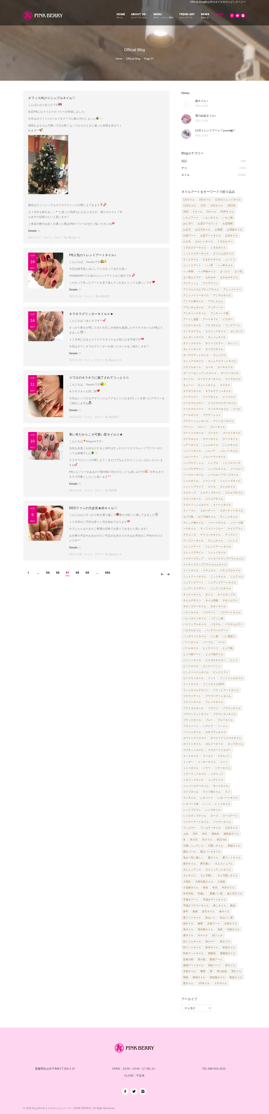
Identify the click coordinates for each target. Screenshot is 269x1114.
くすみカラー (225, 241)
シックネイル (230, 444)
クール (236, 409)
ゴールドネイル (231, 432)
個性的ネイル (231, 833)
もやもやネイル (229, 277)
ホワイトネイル (192, 743)
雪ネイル (236, 971)
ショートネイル (192, 450)
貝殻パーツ (214, 965)
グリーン (188, 426)
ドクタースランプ (193, 558)
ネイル (48, 237)
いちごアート (191, 217)
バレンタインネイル (194, 618)
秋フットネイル (192, 947)
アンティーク (215, 307)
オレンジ (233, 343)
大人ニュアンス (192, 869)
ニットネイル (218, 576)
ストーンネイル (222, 504)
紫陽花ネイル (227, 953)
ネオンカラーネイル (194, 606)
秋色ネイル (229, 947)
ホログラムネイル (215, 732)
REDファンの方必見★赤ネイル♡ (93, 508)
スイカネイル (227, 486)
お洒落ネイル (234, 229)
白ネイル (203, 935)
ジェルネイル (191, 480)
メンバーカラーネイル (196, 785)
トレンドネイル (217, 552)
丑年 (195, 833)
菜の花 (201, 959)
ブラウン (213, 708)
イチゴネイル (213, 325)
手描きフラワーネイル (196, 905)
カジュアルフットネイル (222, 361)
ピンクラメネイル (193, 678)
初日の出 (222, 839)
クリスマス (229, 396)
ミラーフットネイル (194, 773)
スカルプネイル (234, 492)
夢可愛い (205, 863)
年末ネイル (228, 887)
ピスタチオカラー (215, 660)
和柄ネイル (234, 845)
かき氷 (187, 241)
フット (212, 678)
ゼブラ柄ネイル (207, 516)
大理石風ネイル (204, 881)
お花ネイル (231, 235)
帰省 (205, 887)
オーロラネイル (214, 349)
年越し (201, 893)
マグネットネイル (193, 750)
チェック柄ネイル (193, 522)
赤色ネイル (189, 971)
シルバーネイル (229, 450)
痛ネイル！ (202, 100)
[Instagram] (243, 15)
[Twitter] (237, 15)
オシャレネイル (217, 337)
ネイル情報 (211, 600)
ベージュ (222, 726)
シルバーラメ (191, 456)
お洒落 (219, 229)
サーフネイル (230, 439)
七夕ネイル (231, 827)
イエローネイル (192, 325)
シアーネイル (191, 444)
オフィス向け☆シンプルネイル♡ (51, 98)
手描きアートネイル (214, 899)
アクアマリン (210, 283)
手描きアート (191, 899)
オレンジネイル (192, 349)
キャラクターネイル (209, 379)
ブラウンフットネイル (196, 714)
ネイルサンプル (226, 594)
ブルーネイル (225, 720)
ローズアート (230, 815)
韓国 (185, 977)
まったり (225, 271)
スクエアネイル (214, 498)
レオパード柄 (191, 803)
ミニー (224, 761)
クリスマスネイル (218, 409)
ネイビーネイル (192, 594)
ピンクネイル (191, 666)
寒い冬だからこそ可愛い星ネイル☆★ (96, 434)
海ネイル (188, 929)
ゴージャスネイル (193, 432)
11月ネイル (189, 205)
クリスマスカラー (193, 403)
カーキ (209, 367)
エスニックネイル (215, 331)
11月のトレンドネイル (228, 199)
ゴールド (213, 432)
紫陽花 (212, 953)
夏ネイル (213, 857)
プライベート (191, 726)
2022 (186, 211)
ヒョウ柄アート (192, 654)
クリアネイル (210, 396)
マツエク (208, 755)
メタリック (217, 773)
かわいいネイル (204, 241)
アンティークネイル (194, 313)
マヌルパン (223, 755)
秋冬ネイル (211, 947)
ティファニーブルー (211, 528)
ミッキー (188, 761)
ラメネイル (189, 797)
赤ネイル (230, 965)
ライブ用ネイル (212, 791)
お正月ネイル (203, 229)
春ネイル (224, 911)
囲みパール (189, 851)
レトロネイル (213, 809)
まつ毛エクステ (192, 277)
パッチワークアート (216, 630)
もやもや (210, 277)
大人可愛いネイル (227, 875)
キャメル (188, 379)
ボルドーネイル (214, 743)
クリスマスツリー (193, 409)
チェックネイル (229, 516)
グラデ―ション (212, 414)
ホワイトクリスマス (194, 737)
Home (119, 58)
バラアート (209, 612)
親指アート (216, 959)
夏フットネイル (231, 857)
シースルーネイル (193, 474)
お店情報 (228, 223)
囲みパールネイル (210, 851)
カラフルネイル (192, 367)
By (72, 237)
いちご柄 (228, 217)
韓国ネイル (199, 977)
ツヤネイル (189, 528)
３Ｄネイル (220, 983)
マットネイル (191, 755)
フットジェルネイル (231, 678)
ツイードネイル (217, 522)
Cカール (197, 211)
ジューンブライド (193, 486)
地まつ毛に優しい (193, 857)
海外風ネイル (205, 929)
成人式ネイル (234, 893)
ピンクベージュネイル (196, 672)
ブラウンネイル (231, 708)
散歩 (232, 905)
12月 (203, 205)
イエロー (228, 319)
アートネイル (210, 319)
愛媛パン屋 (216, 893)
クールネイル (191, 414)
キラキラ (225, 385)
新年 (185, 911)
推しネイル (219, 905)
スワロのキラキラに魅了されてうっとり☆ (99, 377)
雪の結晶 (222, 971)
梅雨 (200, 923)
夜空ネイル (189, 863)
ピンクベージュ (212, 666)
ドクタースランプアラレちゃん (226, 558)
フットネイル (191, 684)
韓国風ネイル (217, 977)
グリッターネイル (223, 421)
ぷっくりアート (192, 265)
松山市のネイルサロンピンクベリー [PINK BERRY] (61, 1108)
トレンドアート (192, 546)
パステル (216, 624)
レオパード (206, 797)
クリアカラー (191, 396)
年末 (214, 887)
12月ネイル (216, 205)
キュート (188, 385)
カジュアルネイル (193, 361)
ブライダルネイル (193, 708)
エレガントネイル (193, 337)
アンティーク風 (219, 313)
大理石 (187, 881)
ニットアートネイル (194, 576)
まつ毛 (238, 271)
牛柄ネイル (233, 929)
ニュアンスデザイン (194, 588)
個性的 (215, 833)
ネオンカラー (230, 600)
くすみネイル (218, 247)
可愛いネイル (215, 845)
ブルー (209, 720)
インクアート (232, 325)
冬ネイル (207, 839)
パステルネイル (192, 630)
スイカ (212, 486)
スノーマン (189, 510)
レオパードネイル (227, 797)
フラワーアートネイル (218, 696)
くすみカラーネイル (194, 247)
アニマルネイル (222, 295)
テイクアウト (235, 528)
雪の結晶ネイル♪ (205, 115)
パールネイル (191, 648)
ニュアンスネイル (221, 588)
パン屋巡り (229, 636)
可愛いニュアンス (193, 845)
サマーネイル (210, 439)
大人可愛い (206, 875)
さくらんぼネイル (223, 253)
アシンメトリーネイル (196, 295)
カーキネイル (225, 367)
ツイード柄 (236, 522)
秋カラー (210, 941)
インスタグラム (192, 331)
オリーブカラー (214, 343)
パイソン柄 (217, 618)
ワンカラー (189, 827)
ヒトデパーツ (210, 648)
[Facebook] (232, 15)
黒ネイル (188, 983)
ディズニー (231, 534)
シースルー (236, 468)
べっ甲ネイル (225, 265)
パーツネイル (191, 642)
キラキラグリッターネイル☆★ (91, 314)
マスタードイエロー (219, 750)
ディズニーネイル (193, 540)
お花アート (189, 235)
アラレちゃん (215, 301)
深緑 (220, 929)
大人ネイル (189, 875)
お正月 (187, 229)
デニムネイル (215, 540)
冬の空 (194, 839)
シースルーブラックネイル (223, 474)
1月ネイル (189, 199)
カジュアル (219, 355)
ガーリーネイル (230, 373)
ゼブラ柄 (188, 516)
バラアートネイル (230, 612)
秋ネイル (225, 941)
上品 (185, 833)
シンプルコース (231, 462)
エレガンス (236, 331)
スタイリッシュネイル (196, 504)
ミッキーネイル (207, 761)
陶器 (202, 971)
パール (221, 642)
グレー (201, 426)
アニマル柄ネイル (193, 301)
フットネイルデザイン (196, 690)
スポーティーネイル (231, 510)
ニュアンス (236, 576)
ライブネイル (191, 791)
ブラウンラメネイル (224, 714)
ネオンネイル (218, 606)
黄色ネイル (235, 977)
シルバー (210, 450)
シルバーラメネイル (214, 456)
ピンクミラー (220, 672)
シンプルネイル (217, 468)
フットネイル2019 (213, 684)
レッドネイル (222, 803)
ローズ (214, 815)
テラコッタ (189, 534)
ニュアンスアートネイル (222, 582)
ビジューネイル (192, 660)
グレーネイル (217, 426)
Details (32, 230)
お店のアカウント (208, 223)
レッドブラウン (192, 809)
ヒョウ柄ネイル (214, 654)
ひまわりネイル (212, 259)
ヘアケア (208, 726)
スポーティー (208, 510)
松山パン (210, 917)
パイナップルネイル (194, 624)
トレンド (233, 540)
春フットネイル (192, 917)
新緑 (195, 911)
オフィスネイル (192, 343)
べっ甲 (209, 265)
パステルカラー (234, 624)
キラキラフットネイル (218, 391)
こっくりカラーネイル (196, 253)
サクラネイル (191, 439)
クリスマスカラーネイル (222, 403)
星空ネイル (208, 911)
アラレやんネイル (193, 307)
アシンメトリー (232, 289)
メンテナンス (215, 779)
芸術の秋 (188, 959)
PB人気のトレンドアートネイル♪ (92, 255)
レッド (207, 803)
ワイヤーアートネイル (196, 821)
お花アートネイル (210, 235)
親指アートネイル (193, 965)
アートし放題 (191, 319)
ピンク (234, 660)
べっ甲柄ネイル (207, 271)
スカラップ (189, 492)
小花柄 (221, 881)
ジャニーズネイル (230, 480)
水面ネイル (230, 923)
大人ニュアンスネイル (218, 869)
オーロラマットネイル (196, 355)
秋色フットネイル (193, 953)
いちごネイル (210, 217)
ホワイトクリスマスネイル (226, 737)
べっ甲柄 (188, 271)
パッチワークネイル (194, 636)
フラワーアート (192, 696)
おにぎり (188, 223)
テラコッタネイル (210, 534)
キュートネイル (207, 385)
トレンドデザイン (193, 552)
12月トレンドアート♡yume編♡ (215, 130)
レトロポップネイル (194, 815)
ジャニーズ (209, 480)
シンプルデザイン (193, 468)
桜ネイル (188, 923)
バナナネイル (191, 612)
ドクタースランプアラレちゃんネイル (205, 564)
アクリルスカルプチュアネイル (201, 289)
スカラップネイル (210, 492)
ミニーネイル (191, 767)
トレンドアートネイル (218, 546)
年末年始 (188, 893)
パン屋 (214, 636)
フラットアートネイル (226, 690)
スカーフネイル (192, 498)
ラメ (227, 791)
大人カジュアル (224, 863)
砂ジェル (217, 935)
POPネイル (227, 211)
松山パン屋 (226, 917)
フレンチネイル (214, 702)
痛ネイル (188, 935)
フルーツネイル (192, 702)
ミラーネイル (222, 767)
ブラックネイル (192, 720)
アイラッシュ (191, 283)
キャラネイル (232, 379)
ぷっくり (230, 259)
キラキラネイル (192, 391)
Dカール (211, 211)
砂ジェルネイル (192, 941)
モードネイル (220, 785)
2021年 (231, 205)
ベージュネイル (192, 732)
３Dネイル (204, 983)
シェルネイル (210, 444)
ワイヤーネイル (222, 821)
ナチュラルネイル (230, 570)
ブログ (57, 237)
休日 (204, 833)
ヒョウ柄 (228, 648)
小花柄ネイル (191, 887)
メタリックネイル (193, 779)
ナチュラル (209, 570)
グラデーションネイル (196, 421)
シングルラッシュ (193, 462)
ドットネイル (191, 570)
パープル (208, 642)
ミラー (207, 767)
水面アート (213, 923)
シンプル (213, 462)
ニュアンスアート (193, 582)
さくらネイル (191, 259)
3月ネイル (205, 199)
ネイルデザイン (192, 600)
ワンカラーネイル (210, 827)
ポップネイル (235, 743)
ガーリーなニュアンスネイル (199, 373)
